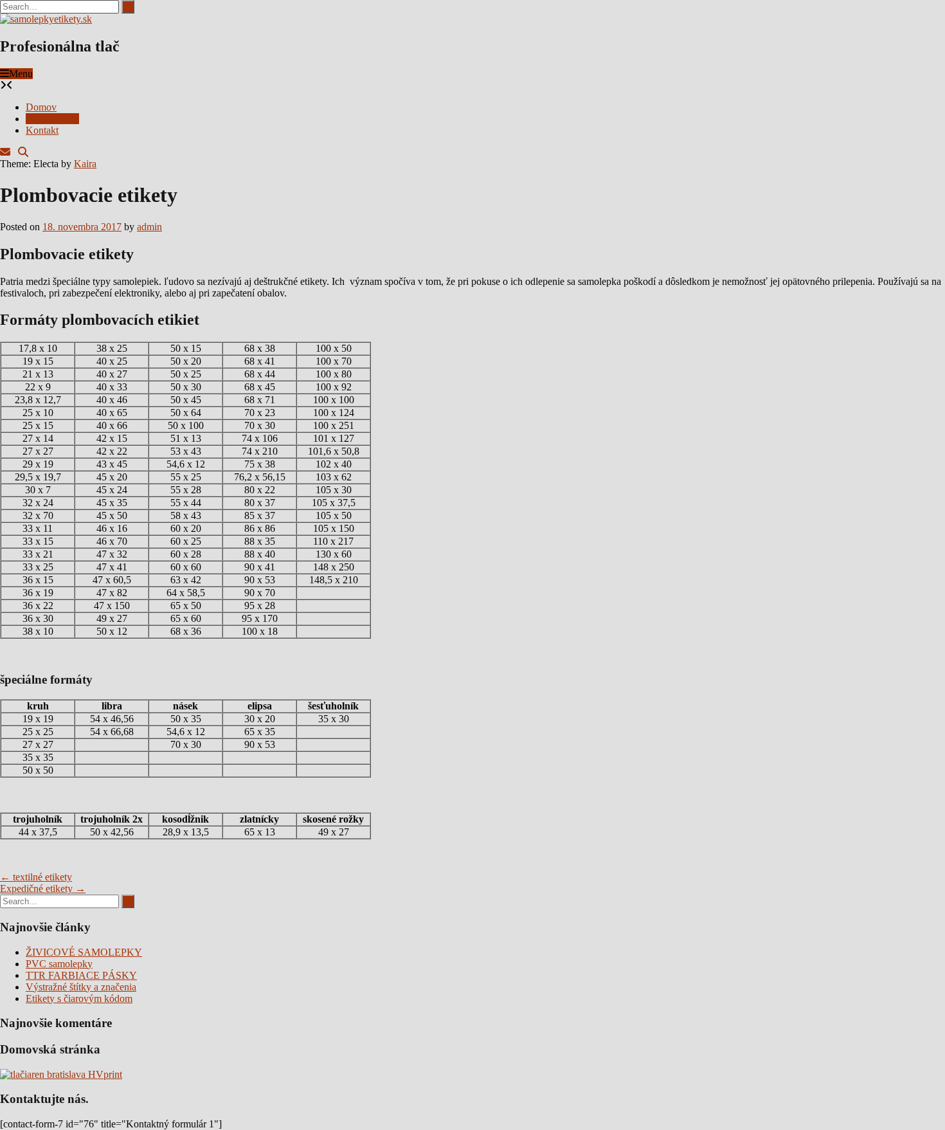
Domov (41, 107)
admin (149, 226)
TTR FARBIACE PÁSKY (81, 975)
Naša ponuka (52, 118)
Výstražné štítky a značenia (81, 986)
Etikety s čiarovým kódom (79, 998)
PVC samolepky (59, 963)
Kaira (85, 163)
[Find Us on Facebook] (14, 152)
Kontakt (42, 130)
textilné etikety (36, 876)
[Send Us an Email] (5, 152)
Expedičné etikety (43, 888)
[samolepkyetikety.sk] (46, 19)
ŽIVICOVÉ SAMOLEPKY (84, 952)
